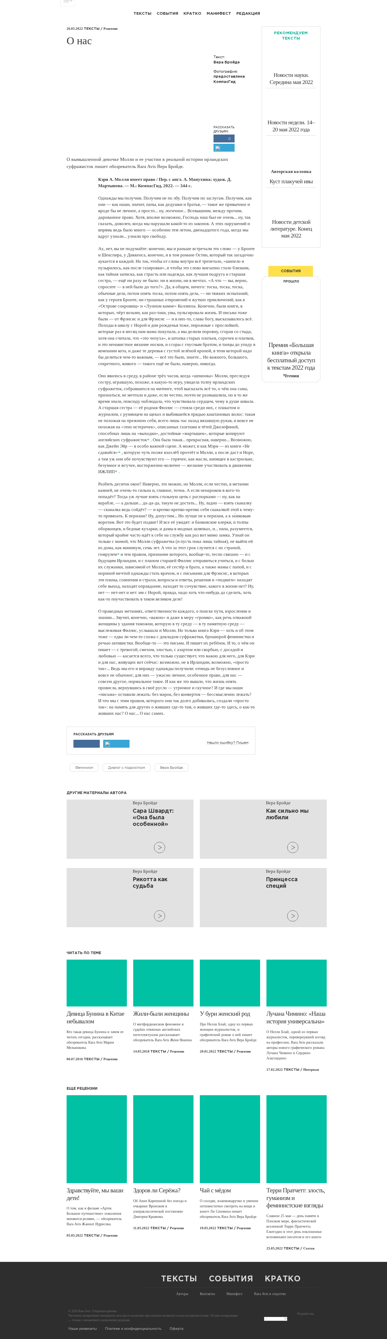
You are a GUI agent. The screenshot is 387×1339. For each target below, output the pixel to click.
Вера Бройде (171, 768)
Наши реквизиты (82, 1328)
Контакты (207, 1294)
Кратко (192, 13)
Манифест (219, 13)
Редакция (248, 13)
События (167, 13)
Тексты (142, 13)
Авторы (182, 1294)
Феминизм (84, 768)
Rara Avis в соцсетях (270, 1294)
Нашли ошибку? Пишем (228, 743)
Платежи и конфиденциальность (133, 1328)
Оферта (176, 1328)
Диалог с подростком (126, 768)
